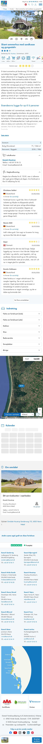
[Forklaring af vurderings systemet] (21, 50)
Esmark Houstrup (9, 160)
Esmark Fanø (28, 612)
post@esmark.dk (29, 639)
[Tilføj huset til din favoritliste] (40, 13)
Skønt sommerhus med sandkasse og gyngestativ (29, 9)
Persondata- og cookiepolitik (16, 724)
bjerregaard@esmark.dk (31, 562)
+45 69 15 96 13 (13, 510)
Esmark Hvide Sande (8, 572)
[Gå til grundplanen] (16, 38)
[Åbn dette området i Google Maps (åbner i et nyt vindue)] (4, 417)
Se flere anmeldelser (21, 300)
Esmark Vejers (29, 592)
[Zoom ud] (40, 414)
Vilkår (41, 417)
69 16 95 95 (33, 2)
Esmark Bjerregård (30, 553)
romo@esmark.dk (6, 636)
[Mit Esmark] (35, 4)
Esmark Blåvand (6, 612)
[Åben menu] (40, 4)
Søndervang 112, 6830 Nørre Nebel (31, 523)
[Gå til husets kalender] (32, 38)
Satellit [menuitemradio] (37, 359)
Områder (10, 521)
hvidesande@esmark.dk (8, 580)
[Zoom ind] (40, 410)
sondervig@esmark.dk (8, 560)
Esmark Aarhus (29, 629)
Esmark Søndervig (7, 553)
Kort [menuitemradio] (27, 359)
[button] (21, 386)
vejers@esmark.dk (29, 599)
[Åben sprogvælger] (26, 4)
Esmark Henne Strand (8, 592)
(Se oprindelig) (14, 197)
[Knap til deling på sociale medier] (36, 13)
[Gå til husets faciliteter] (26, 38)
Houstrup (13, 53)
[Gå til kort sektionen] (21, 38)
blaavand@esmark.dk (7, 619)
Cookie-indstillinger (34, 724)
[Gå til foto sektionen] (11, 38)
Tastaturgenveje (11, 417)
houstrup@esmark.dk (13, 512)
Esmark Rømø (5, 629)
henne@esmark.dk (6, 602)
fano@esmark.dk (29, 619)
